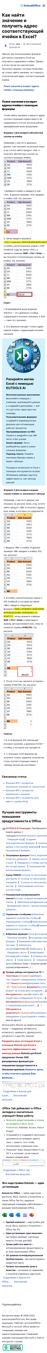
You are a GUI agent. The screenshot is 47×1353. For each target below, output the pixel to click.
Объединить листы (17, 952)
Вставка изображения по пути (26, 998)
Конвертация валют (24, 1005)
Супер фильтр (24, 960)
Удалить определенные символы (29, 979)
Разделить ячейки (36, 1016)
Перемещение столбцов (18, 921)
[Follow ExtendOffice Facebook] (4, 1311)
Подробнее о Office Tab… (17, 1170)
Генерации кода (15, 839)
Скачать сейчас (18, 475)
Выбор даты (36, 948)
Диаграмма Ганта (36, 983)
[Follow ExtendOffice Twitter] (10, 1311)
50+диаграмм (17, 983)
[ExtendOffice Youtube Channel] (16, 1311)
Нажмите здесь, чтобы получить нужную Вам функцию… (23, 1073)
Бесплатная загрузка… (18, 1174)
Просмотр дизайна (17, 937)
